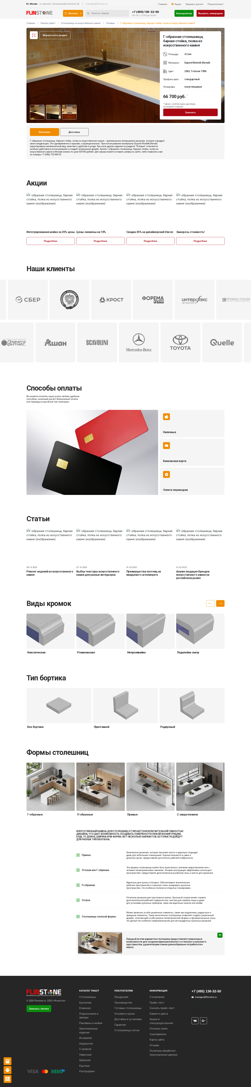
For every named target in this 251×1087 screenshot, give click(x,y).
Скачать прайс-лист (162, 1008)
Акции (178, 4)
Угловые (110, 23)
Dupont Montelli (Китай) (145, 143)
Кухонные (85, 1002)
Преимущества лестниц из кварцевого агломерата (143, 573)
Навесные (85, 1054)
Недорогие (86, 1043)
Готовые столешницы (128, 1008)
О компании (157, 997)
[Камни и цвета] (7, 1070)
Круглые (84, 1065)
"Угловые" (141, 146)
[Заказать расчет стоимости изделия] (7, 1079)
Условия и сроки (124, 1013)
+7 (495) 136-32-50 (145, 11)
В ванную (85, 1008)
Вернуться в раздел (55, 35)
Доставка (74, 132)
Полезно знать (159, 1028)
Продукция (121, 997)
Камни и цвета (159, 1013)
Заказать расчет (194, 4)
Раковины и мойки (90, 1023)
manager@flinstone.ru (96, 4)
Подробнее (50, 241)
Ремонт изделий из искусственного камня (49, 573)
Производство (123, 1002)
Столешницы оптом (126, 1030)
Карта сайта (157, 1039)
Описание (44, 132)
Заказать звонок (39, 1008)
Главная (162, 4)
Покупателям (215, 4)
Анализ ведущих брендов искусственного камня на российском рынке (193, 575)
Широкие (85, 1060)
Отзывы (154, 1045)
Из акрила (85, 1038)
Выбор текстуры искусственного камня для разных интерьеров (98, 573)
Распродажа (87, 1071)
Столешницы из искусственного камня (81, 23)
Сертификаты (158, 1034)
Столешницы (87, 997)
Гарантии (120, 1024)
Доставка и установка (128, 1019)
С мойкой (85, 1049)
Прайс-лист (157, 1002)
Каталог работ (48, 23)
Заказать (190, 112)
